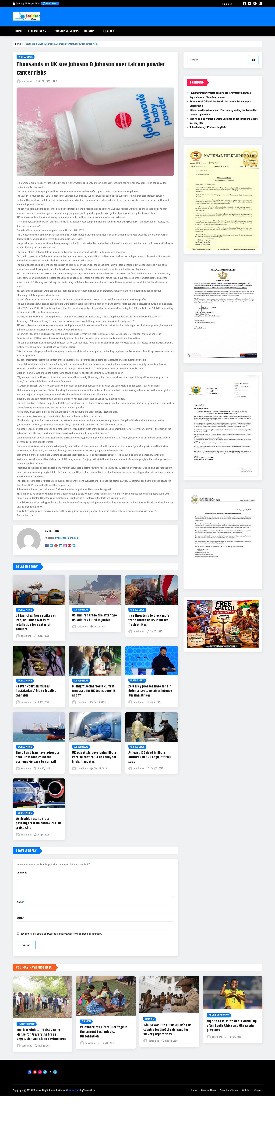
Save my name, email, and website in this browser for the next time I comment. (61, 933)
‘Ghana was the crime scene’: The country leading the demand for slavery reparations (167, 1029)
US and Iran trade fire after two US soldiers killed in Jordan (94, 618)
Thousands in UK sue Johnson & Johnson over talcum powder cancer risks (61, 43)
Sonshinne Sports (67, 31)
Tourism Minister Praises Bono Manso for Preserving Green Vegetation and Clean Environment (41, 1034)
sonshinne (27, 81)
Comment (22, 872)
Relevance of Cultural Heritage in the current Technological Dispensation (103, 1032)
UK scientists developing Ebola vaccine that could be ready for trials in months (94, 757)
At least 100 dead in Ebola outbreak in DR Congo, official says (149, 757)
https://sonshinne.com (66, 537)
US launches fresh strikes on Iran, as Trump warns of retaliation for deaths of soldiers (36, 622)
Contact (108, 31)
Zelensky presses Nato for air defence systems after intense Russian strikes (150, 691)
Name (21, 902)
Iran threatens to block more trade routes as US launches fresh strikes (148, 620)
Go (253, 59)
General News (37, 31)
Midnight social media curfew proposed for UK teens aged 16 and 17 (94, 691)
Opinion (89, 31)
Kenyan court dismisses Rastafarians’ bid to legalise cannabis (36, 691)
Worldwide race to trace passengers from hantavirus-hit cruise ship (38, 823)
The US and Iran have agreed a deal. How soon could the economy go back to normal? (37, 757)
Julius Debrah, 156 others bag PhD (208, 127)
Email (20, 917)
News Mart (74, 1090)
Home (18, 31)
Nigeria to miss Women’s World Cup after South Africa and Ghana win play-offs (232, 1026)
